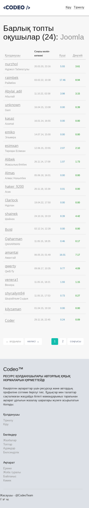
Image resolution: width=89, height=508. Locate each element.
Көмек (7, 480)
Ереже (7, 468)
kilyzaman (13, 309)
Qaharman (13, 238)
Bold (8, 229)
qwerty (10, 266)
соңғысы (75, 341)
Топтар (7, 444)
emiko (10, 132)
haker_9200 (14, 186)
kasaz (9, 118)
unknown (12, 104)
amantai (11, 252)
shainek (11, 213)
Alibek (10, 159)
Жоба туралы (12, 472)
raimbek (11, 77)
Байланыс (9, 476)
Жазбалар (9, 440)
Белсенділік (11, 452)
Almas (10, 172)
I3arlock (11, 200)
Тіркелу (79, 7)
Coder (10, 320)
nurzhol (11, 64)
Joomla (72, 37)
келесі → (33, 341)
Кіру (6, 424)
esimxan (11, 145)
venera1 (11, 279)
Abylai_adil (13, 91)
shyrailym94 (14, 293)
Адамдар (9, 448)
